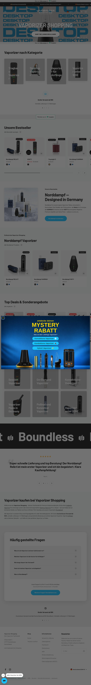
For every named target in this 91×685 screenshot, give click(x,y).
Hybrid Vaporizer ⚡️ (45, 348)
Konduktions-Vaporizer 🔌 (45, 343)
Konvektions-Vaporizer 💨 (46, 338)
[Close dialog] (3, 317)
